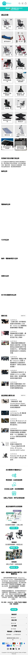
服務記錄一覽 (14, 567)
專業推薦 (9, 480)
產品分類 (13, 623)
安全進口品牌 (8, 489)
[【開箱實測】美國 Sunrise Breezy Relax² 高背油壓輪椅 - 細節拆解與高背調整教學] (5, 401)
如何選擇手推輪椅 (10, 524)
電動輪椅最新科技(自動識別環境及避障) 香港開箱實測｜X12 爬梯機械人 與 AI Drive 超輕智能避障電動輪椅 (18, 434)
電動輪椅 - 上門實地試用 (13, 634)
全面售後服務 (17, 480)
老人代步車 (5, 586)
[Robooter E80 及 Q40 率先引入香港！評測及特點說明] (5, 455)
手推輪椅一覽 (14, 527)
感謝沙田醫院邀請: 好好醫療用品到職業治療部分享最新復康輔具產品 (18, 386)
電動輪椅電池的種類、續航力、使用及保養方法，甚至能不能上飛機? (18, 335)
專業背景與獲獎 (7, 590)
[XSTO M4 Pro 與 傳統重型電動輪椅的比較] (5, 413)
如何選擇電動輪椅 (10, 544)
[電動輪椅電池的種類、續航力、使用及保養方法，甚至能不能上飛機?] (5, 333)
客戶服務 (13, 628)
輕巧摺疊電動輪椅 (14, 586)
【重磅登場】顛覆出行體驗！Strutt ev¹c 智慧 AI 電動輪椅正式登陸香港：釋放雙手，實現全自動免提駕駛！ (18, 362)
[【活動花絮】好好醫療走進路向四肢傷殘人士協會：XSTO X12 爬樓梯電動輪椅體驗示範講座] (5, 321)
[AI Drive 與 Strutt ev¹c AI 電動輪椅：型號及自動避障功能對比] (5, 420)
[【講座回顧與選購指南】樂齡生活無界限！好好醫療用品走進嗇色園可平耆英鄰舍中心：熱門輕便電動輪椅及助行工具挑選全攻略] (5, 343)
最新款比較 (19, 544)
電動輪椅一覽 (14, 547)
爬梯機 (10, 587)
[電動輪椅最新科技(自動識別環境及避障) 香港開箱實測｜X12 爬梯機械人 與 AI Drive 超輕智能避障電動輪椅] (5, 430)
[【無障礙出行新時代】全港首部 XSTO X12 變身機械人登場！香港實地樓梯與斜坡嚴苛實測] (5, 372)
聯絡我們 (13, 617)
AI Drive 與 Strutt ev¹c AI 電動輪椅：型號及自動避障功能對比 (18, 423)
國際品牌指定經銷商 (12, 582)
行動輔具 (15, 587)
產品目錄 (14, 609)
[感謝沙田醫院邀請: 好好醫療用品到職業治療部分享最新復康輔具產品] (5, 384)
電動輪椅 (19, 584)
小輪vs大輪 (19, 524)
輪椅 (24, 584)
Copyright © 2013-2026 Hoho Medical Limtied (12, 652)
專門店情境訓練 (19, 498)
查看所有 (23, 315)
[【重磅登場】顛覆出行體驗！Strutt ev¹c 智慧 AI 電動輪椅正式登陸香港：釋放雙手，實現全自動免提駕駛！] (5, 358)
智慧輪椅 (22, 586)
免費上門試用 (8, 498)
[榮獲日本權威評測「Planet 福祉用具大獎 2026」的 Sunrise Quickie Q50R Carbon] (5, 444)
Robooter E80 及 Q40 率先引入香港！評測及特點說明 (18, 458)
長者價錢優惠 (19, 489)
